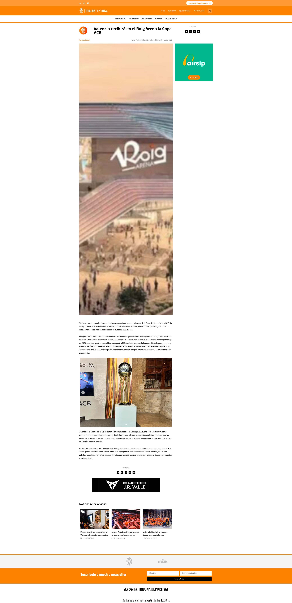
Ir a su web (194, 77)
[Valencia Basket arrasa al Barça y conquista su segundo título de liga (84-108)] (157, 519)
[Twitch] (88, 3)
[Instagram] (84, 3)
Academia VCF (147, 19)
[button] (186, 31)
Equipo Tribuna (184, 11)
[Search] (210, 11)
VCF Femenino (134, 19)
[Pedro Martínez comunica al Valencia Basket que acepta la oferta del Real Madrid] (94, 519)
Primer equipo (120, 19)
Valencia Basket (171, 19)
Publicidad (172, 11)
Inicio (163, 11)
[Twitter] (80, 3)
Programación (199, 11)
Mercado (158, 19)
